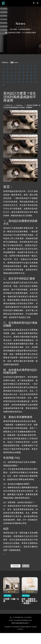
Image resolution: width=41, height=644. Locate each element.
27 (15, 72)
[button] (16, 608)
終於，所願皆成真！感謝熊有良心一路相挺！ (29, 601)
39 (27, 75)
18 (15, 69)
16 (7, 69)
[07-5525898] (38, 585)
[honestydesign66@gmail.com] (38, 591)
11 (23, 66)
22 (31, 69)
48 (27, 79)
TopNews (4, 62)
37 (19, 75)
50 (35, 79)
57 (27, 82)
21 (27, 69)
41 (35, 75)
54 (15, 82)
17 (11, 69)
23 (35, 69)
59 (35, 82)
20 (23, 69)
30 (27, 72)
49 (31, 79)
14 (35, 66)
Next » (26, 566)
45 (15, 79)
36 (15, 75)
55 (19, 82)
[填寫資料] (38, 604)
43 (7, 79)
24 (3, 72)
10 (19, 66)
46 (19, 79)
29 (23, 72)
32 (35, 72)
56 (23, 82)
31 (31, 72)
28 (19, 72)
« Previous (15, 566)
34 (7, 75)
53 (11, 82)
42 (3, 79)
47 (23, 79)
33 (3, 75)
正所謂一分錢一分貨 (11, 600)
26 (11, 72)
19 (19, 69)
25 (7, 72)
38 (23, 75)
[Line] (38, 597)
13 (31, 66)
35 (11, 75)
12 (27, 66)
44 (11, 79)
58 (31, 82)
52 (7, 82)
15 (3, 69)
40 (31, 75)
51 (3, 82)
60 (3, 85)
